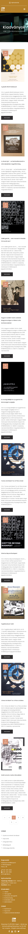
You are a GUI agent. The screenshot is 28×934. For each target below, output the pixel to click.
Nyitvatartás (15, 3)
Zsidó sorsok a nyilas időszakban (11, 775)
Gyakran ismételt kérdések (11, 835)
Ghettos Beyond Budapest (9, 553)
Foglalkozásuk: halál (7, 624)
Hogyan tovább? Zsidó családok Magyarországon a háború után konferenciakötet (11, 320)
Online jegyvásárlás (9, 848)
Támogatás (7, 894)
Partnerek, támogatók (10, 896)
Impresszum (7, 909)
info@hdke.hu (6, 874)
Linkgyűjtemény (7, 842)
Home (4, 31)
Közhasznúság (8, 898)
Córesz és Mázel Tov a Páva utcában (12, 700)
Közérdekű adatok (9, 900)
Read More (7, 118)
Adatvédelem (8, 902)
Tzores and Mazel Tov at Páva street (12, 481)
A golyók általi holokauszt (16, 31)
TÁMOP (6, 892)
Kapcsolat (6, 839)
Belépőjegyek (7, 845)
